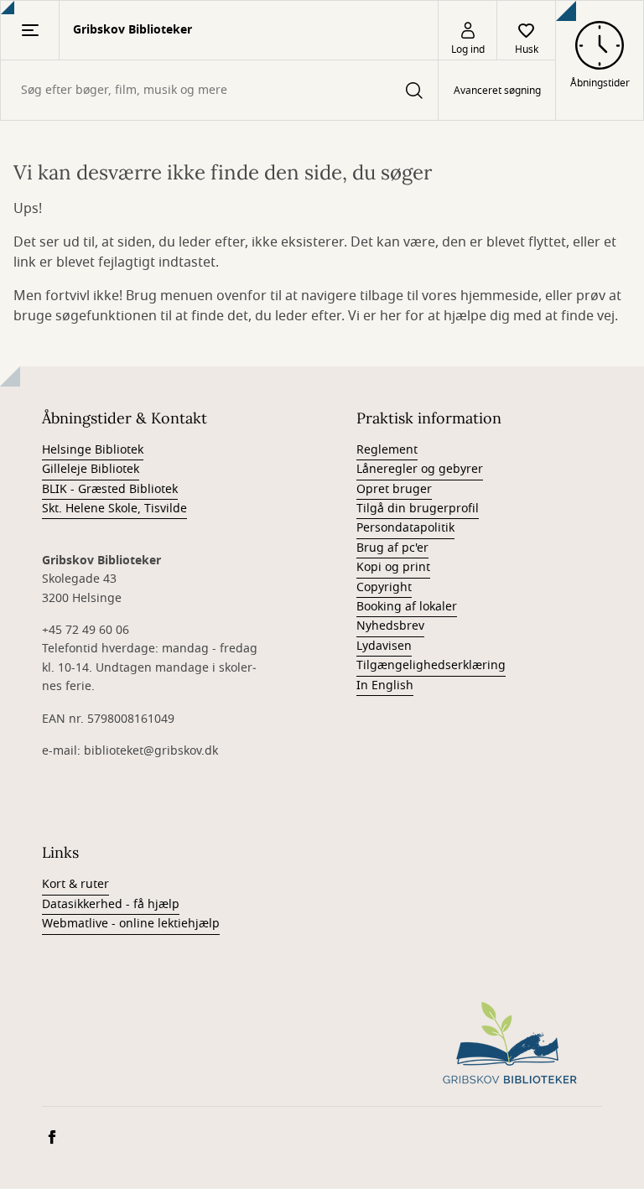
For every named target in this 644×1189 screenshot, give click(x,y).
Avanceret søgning (497, 90)
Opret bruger (394, 489)
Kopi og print (393, 567)
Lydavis (376, 646)
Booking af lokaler (406, 606)
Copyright (384, 587)
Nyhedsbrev (390, 626)
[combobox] (219, 90)
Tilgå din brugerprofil (417, 508)
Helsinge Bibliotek (92, 450)
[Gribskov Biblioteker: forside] (510, 1044)
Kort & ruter (75, 884)
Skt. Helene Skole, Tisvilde (114, 508)
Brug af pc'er (392, 548)
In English (384, 685)
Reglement (387, 450)
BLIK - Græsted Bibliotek (110, 489)
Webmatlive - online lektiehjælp (131, 923)
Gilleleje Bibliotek (90, 469)
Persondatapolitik (405, 528)
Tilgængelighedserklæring (431, 665)
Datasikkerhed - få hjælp (110, 904)
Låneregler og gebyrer (419, 469)
